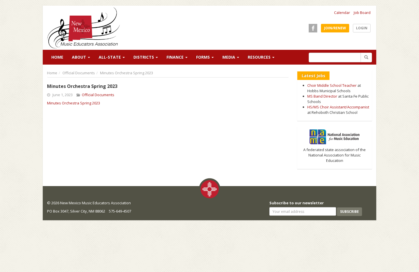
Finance (175, 57)
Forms (203, 57)
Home (57, 57)
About (79, 57)
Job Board (362, 12)
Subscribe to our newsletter (296, 202)
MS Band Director (322, 96)
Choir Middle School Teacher (332, 85)
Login (361, 28)
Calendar (342, 12)
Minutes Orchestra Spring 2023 (73, 103)
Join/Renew (335, 28)
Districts (144, 57)
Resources (260, 57)
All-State (110, 57)
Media (229, 57)
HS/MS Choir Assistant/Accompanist (338, 107)
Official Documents (78, 72)
